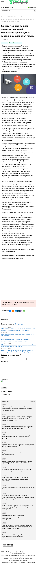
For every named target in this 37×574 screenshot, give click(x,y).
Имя (2, 357)
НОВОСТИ (10, 17)
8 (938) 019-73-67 (14, 562)
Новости (5, 401)
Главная (3, 17)
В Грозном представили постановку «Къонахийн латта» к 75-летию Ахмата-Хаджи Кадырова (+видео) (18, 497)
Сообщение (4, 361)
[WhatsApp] (24, 311)
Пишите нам (32, 7)
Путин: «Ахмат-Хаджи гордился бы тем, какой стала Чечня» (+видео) (18, 445)
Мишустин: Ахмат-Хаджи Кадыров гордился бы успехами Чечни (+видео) (17, 427)
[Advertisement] (18, 279)
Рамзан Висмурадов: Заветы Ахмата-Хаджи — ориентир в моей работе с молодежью (18, 462)
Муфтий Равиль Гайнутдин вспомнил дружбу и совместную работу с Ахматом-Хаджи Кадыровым (18, 507)
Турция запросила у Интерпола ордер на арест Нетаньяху (18, 488)
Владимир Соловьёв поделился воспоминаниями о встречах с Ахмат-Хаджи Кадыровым (17, 517)
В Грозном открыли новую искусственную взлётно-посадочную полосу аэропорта (16, 470)
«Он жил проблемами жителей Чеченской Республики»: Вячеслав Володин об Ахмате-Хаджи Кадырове (17, 408)
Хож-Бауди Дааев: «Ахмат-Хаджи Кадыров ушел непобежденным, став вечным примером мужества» (17, 418)
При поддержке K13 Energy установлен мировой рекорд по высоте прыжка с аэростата (15, 479)
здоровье (4, 43)
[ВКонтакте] (10, 311)
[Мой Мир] (16, 311)
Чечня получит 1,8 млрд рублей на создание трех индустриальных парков (17, 536)
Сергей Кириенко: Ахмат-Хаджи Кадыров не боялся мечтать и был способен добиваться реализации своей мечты (17, 526)
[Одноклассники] (13, 311)
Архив (32, 401)
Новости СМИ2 (8, 544)
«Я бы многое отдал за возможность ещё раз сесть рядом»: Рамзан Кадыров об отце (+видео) (17, 436)
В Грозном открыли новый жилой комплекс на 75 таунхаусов (17, 453)
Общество (17, 17)
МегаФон (12, 43)
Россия (19, 43)
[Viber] (21, 311)
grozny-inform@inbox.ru (29, 562)
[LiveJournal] (18, 311)
